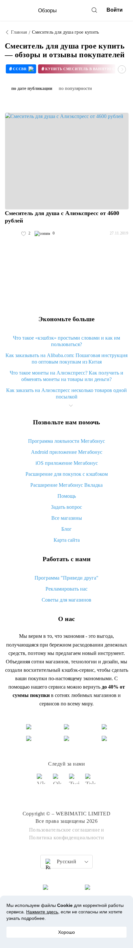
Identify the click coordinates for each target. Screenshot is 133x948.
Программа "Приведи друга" (66, 578)
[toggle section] (70, 405)
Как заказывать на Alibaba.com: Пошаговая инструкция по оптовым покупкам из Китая (66, 359)
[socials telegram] (91, 782)
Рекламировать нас (66, 589)
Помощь (66, 496)
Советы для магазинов (66, 600)
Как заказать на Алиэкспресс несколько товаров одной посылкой (66, 393)
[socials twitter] (74, 782)
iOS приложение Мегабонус (67, 463)
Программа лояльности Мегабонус (66, 441)
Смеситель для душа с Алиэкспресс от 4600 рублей (62, 217)
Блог (66, 529)
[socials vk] (42, 782)
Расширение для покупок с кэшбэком (67, 474)
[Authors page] (11, 233)
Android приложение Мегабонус (66, 452)
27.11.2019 (119, 233)
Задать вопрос (66, 507)
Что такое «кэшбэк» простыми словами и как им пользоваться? (66, 341)
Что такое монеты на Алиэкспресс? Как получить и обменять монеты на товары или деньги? (66, 376)
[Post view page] (67, 161)
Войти (115, 10)
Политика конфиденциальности (66, 837)
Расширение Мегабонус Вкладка (66, 485)
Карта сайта (67, 540)
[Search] (94, 10)
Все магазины (66, 518)
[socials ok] (58, 782)
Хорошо (66, 932)
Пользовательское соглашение (64, 830)
